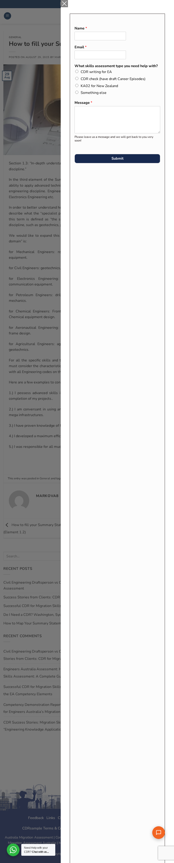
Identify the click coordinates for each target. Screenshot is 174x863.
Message (83, 102)
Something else (93, 92)
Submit (117, 158)
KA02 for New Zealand (99, 85)
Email (81, 47)
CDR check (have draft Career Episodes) (113, 78)
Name (81, 28)
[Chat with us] (158, 832)
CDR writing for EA (96, 71)
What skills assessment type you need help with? (116, 66)
